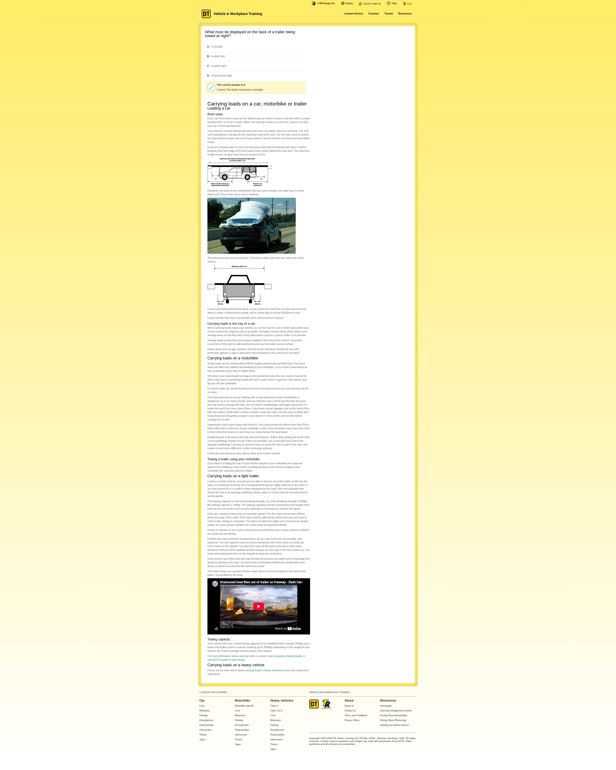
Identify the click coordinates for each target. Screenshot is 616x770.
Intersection (205, 729)
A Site (326, 3)
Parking (203, 715)
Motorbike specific (244, 705)
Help (394, 3)
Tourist (388, 13)
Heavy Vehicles (281, 700)
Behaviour (204, 710)
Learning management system (396, 710)
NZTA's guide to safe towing (228, 659)
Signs (202, 739)
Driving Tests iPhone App (393, 720)
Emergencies (206, 720)
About (349, 700)
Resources (405, 13)
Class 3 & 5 (276, 710)
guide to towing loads (289, 656)
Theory (203, 734)
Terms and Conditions (356, 715)
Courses (373, 13)
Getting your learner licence (394, 725)
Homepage (386, 705)
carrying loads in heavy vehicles (263, 670)
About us (349, 705)
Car (202, 700)
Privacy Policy (352, 720)
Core (202, 705)
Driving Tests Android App (393, 715)
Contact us (350, 710)
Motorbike (242, 700)
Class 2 (274, 705)
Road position (206, 725)
